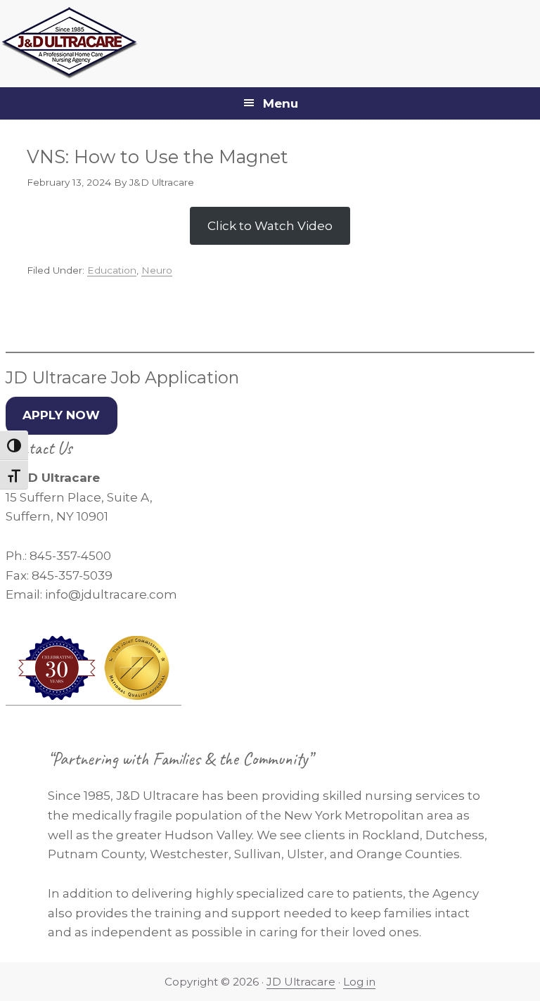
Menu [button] (280, 103)
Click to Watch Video (270, 226)
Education (111, 270)
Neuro (156, 270)
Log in (359, 981)
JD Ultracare (300, 981)
